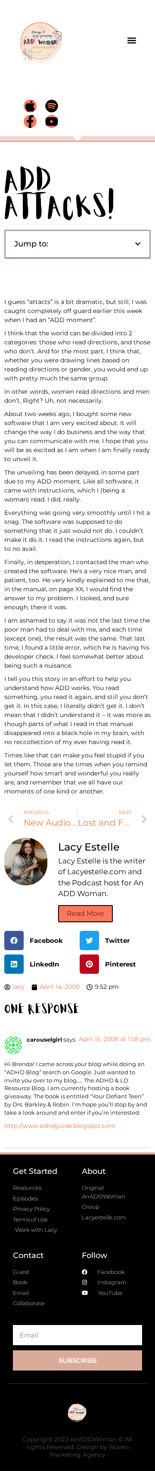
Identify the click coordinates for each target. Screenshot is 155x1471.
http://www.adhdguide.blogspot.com (59, 1126)
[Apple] (30, 106)
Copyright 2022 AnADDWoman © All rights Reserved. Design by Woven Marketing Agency (77, 1447)
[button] (132, 40)
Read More (85, 913)
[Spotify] (51, 106)
